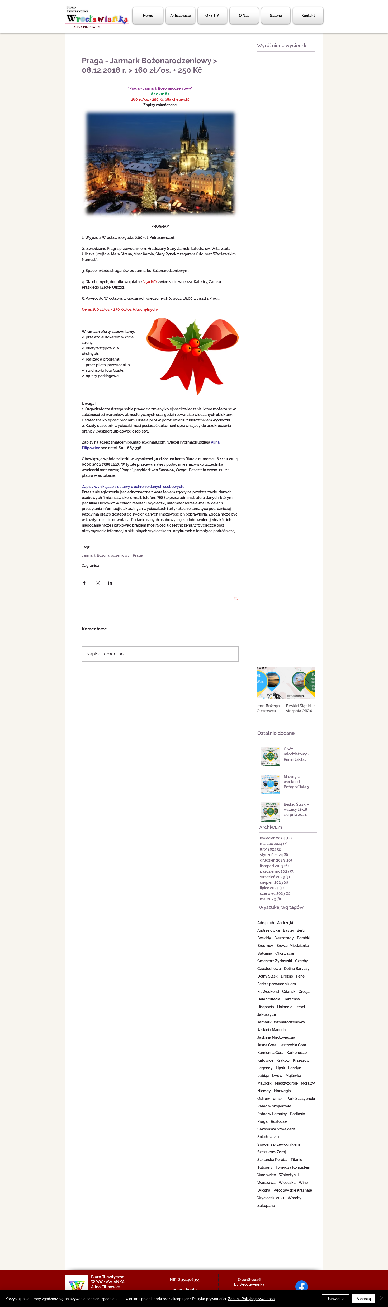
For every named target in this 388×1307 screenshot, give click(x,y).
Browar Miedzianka (292, 946)
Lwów (277, 1075)
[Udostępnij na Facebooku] (84, 582)
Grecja (304, 991)
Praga (138, 555)
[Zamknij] (381, 1298)
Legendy (265, 1068)
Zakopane (266, 1205)
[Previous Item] (265, 683)
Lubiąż (263, 1075)
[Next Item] (306, 683)
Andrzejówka (268, 930)
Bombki (303, 938)
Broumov (265, 946)
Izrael (300, 1007)
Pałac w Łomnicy (272, 1114)
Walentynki (289, 1175)
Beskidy (264, 938)
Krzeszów (301, 1060)
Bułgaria (264, 953)
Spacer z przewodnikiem (278, 1144)
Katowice (265, 1060)
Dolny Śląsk (267, 976)
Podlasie (297, 1114)
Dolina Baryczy (297, 968)
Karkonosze (297, 1053)
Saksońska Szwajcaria (276, 1129)
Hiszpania (265, 1007)
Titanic (296, 1160)
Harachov (291, 999)
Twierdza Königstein (293, 1167)
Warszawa (266, 1182)
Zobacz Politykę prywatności (251, 1298)
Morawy (308, 1083)
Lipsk (280, 1068)
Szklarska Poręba (272, 1160)
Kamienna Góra (270, 1053)
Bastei (288, 930)
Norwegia (282, 1091)
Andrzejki (285, 923)
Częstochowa (269, 968)
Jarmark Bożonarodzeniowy (106, 555)
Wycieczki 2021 (271, 1198)
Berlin (301, 930)
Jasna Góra (266, 1045)
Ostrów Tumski (270, 1098)
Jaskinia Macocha (272, 1030)
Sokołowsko (268, 1137)
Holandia (284, 1007)
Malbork (264, 1083)
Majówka (293, 1075)
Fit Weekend (268, 991)
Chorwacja (284, 953)
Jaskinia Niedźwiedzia (276, 1037)
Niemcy (264, 1091)
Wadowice (266, 1175)
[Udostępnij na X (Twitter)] (97, 582)
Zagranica (90, 565)
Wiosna (263, 1190)
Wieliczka (287, 1182)
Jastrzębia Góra (293, 1045)
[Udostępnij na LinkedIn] (110, 582)
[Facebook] (301, 1286)
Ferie (300, 976)
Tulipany (264, 1167)
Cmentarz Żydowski (274, 961)
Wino (303, 1182)
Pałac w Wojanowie (274, 1106)
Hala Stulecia (268, 999)
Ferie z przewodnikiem (276, 984)
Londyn (294, 1068)
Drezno (287, 976)
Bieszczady (284, 938)
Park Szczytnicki (301, 1098)
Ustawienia (335, 1298)
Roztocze (279, 1121)
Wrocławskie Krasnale (292, 1190)
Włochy (294, 1198)
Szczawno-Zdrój (271, 1152)
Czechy (301, 961)
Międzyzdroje (286, 1083)
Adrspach (265, 923)
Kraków (283, 1060)
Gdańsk (288, 991)
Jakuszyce (266, 1014)
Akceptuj (364, 1298)
